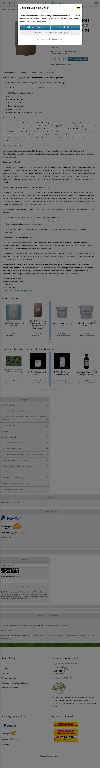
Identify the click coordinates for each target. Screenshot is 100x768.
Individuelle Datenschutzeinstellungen (50, 33)
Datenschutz (57, 39)
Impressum (42, 39)
